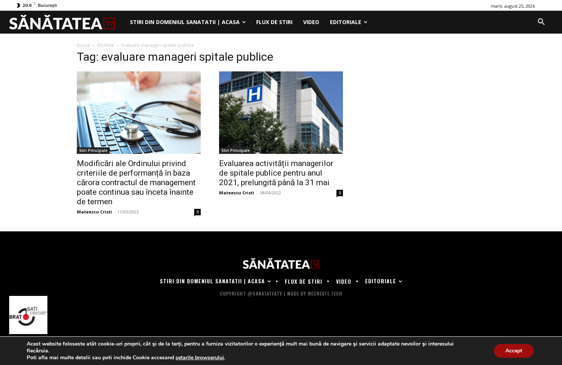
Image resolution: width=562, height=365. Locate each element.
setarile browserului (199, 357)
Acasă (83, 45)
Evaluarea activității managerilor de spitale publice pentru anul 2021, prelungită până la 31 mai (276, 173)
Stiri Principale (93, 150)
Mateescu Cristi (94, 212)
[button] (541, 22)
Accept (513, 350)
